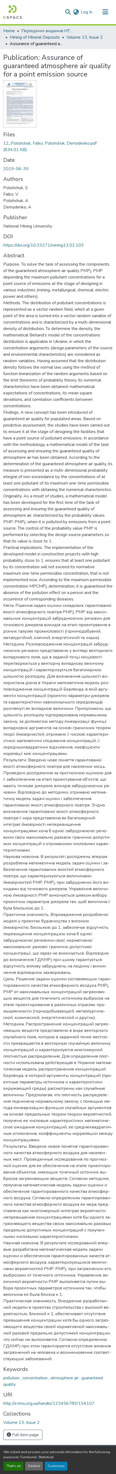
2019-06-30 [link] (16, 169)
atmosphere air (65, 1378)
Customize (56, 1466)
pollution (12, 1378)
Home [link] (9, 31)
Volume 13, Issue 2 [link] (84, 37)
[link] (58, 146)
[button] (12, 12)
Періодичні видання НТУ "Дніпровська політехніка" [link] (48, 31)
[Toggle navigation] (105, 12)
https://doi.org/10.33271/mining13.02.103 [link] (43, 245)
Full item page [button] (25, 1435)
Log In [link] (86, 12)
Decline (34, 1466)
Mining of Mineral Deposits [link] (35, 37)
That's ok (13, 1466)
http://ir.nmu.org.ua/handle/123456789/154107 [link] (48, 1403)
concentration (35, 1378)
